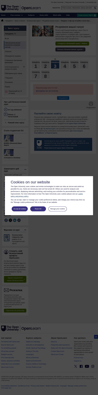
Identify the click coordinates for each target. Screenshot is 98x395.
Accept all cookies (20, 209)
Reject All (38, 209)
